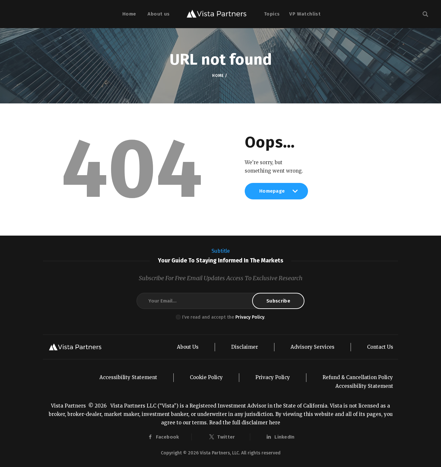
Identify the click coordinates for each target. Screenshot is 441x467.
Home (217, 75)
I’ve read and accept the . (223, 317)
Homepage (272, 193)
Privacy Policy (249, 317)
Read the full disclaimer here (244, 422)
